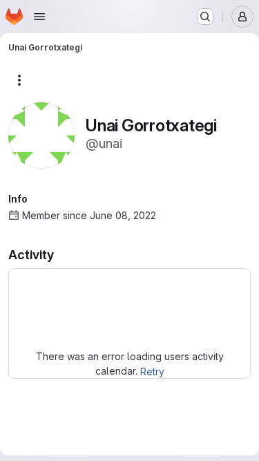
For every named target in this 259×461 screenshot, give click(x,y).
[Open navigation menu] (39, 17)
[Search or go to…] (205, 16)
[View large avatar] (41, 134)
